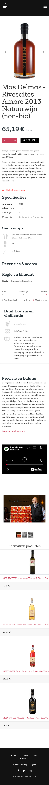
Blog (26, 755)
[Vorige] (7, 513)
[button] (5, 52)
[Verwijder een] (4, 140)
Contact (24, 758)
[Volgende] (42, 513)
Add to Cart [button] (30, 140)
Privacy (15, 755)
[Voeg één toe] (15, 140)
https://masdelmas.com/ (13, 432)
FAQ (36, 755)
